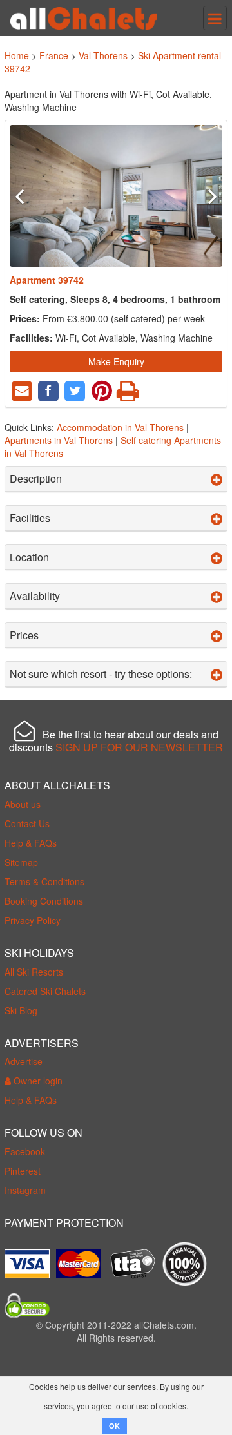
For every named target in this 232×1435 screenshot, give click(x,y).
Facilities (30, 518)
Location (29, 557)
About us (23, 804)
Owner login (37, 1080)
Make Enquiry (116, 361)
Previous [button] (26, 196)
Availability (35, 596)
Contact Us (27, 823)
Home (17, 55)
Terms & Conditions (44, 881)
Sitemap (21, 862)
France (53, 55)
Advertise (24, 1061)
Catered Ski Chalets (45, 991)
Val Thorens (103, 55)
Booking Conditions (44, 900)
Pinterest (23, 1170)
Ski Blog (21, 1010)
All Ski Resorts (34, 971)
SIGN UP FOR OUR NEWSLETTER (139, 747)
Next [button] (207, 196)
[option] (116, 196)
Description (36, 479)
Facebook (25, 1151)
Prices (24, 635)
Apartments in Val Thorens (59, 440)
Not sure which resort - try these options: (101, 674)
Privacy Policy (33, 920)
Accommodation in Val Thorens (120, 427)
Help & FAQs (31, 842)
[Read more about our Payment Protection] (30, 1259)
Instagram (25, 1190)
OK (114, 1425)
